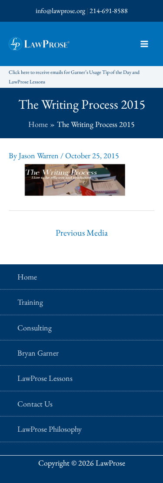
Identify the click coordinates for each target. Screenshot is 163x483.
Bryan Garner (38, 353)
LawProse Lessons (45, 378)
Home (27, 277)
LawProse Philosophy (49, 429)
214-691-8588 (109, 10)
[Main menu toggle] (144, 44)
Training (30, 302)
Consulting (34, 328)
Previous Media (82, 232)
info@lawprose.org (60, 10)
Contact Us (35, 404)
